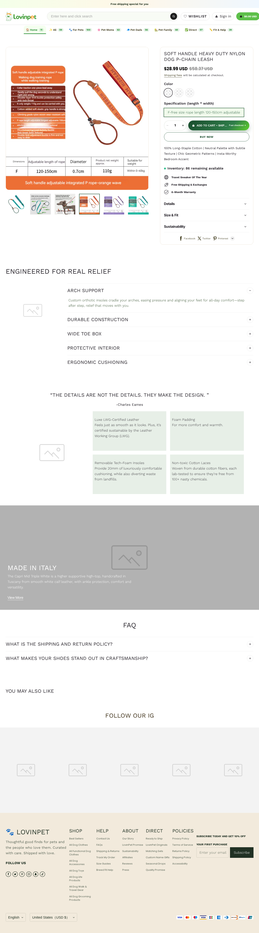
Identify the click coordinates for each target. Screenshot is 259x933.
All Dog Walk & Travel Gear (78, 888)
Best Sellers (76, 838)
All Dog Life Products (75, 878)
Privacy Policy (180, 838)
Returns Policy (180, 851)
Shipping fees (173, 75)
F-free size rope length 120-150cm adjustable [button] (204, 112)
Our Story (128, 838)
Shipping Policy (181, 857)
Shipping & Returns (107, 851)
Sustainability (130, 851)
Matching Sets (154, 851)
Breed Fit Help (104, 870)
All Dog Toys (76, 870)
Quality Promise (155, 870)
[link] (56, 30)
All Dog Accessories (77, 862)
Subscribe (242, 852)
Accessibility (180, 863)
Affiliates (127, 857)
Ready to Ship (154, 838)
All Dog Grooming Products (80, 898)
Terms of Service (182, 845)
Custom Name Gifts (158, 857)
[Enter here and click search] (173, 16)
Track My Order (105, 857)
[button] (168, 92)
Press (125, 870)
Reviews (127, 863)
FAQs (99, 845)
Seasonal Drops (156, 863)
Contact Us (103, 838)
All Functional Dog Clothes (80, 852)
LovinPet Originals (156, 845)
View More (15, 598)
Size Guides (103, 863)
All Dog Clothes (78, 845)
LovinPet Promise (132, 845)
